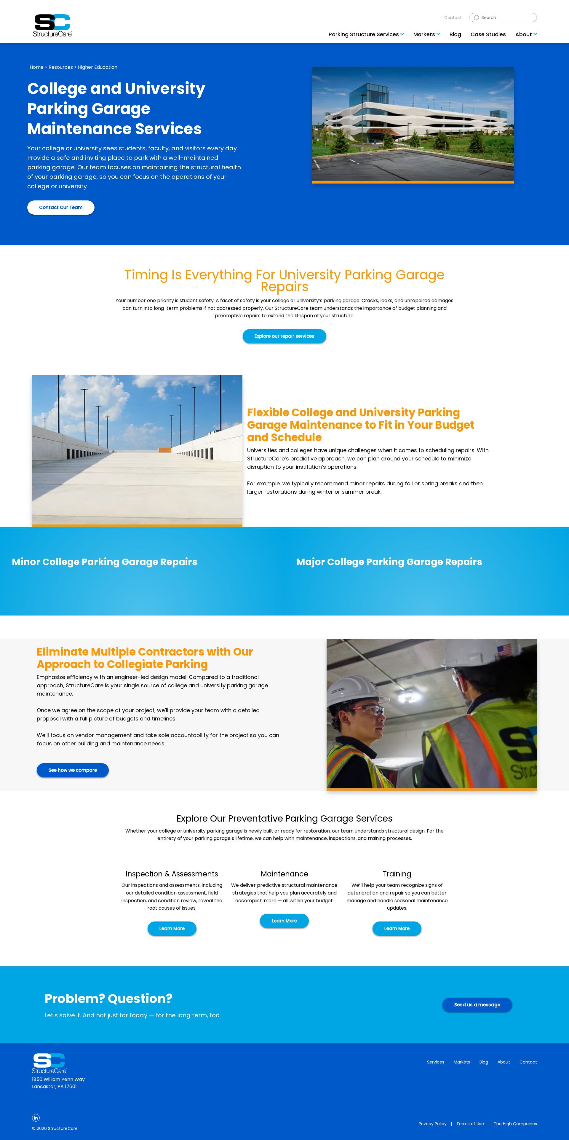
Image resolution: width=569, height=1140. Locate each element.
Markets (462, 1062)
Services (435, 1062)
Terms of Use (470, 1124)
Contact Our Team (61, 207)
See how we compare (73, 770)
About (504, 1062)
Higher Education (97, 67)
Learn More (172, 928)
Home (37, 67)
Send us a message (477, 1005)
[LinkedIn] (36, 1118)
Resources (61, 67)
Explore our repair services (284, 336)
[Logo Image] (52, 25)
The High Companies (515, 1124)
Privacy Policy (433, 1124)
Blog (484, 1062)
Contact (453, 17)
